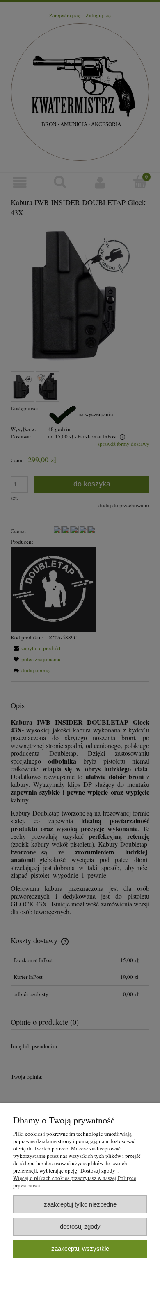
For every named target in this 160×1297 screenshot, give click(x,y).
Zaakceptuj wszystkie (80, 1248)
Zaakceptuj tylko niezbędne (80, 1204)
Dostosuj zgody (80, 1226)
